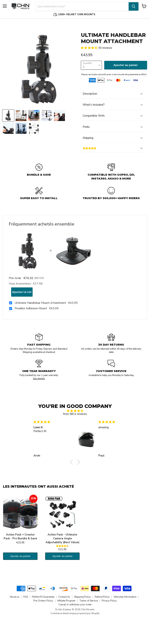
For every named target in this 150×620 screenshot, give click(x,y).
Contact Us (64, 597)
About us (14, 597)
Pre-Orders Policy (43, 600)
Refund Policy (102, 597)
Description (90, 94)
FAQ (25, 597)
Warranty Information (125, 597)
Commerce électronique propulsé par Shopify (75, 613)
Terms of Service (88, 600)
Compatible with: (94, 116)
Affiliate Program (66, 600)
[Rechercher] (133, 6)
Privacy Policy (109, 600)
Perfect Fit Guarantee (43, 597)
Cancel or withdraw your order (75, 604)
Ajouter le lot (22, 292)
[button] (89, 48)
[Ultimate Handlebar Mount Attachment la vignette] (8, 115)
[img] (75, 410)
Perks (86, 127)
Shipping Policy (82, 597)
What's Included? (94, 105)
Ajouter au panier (20, 556)
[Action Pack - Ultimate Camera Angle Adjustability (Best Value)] (62, 513)
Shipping (88, 138)
